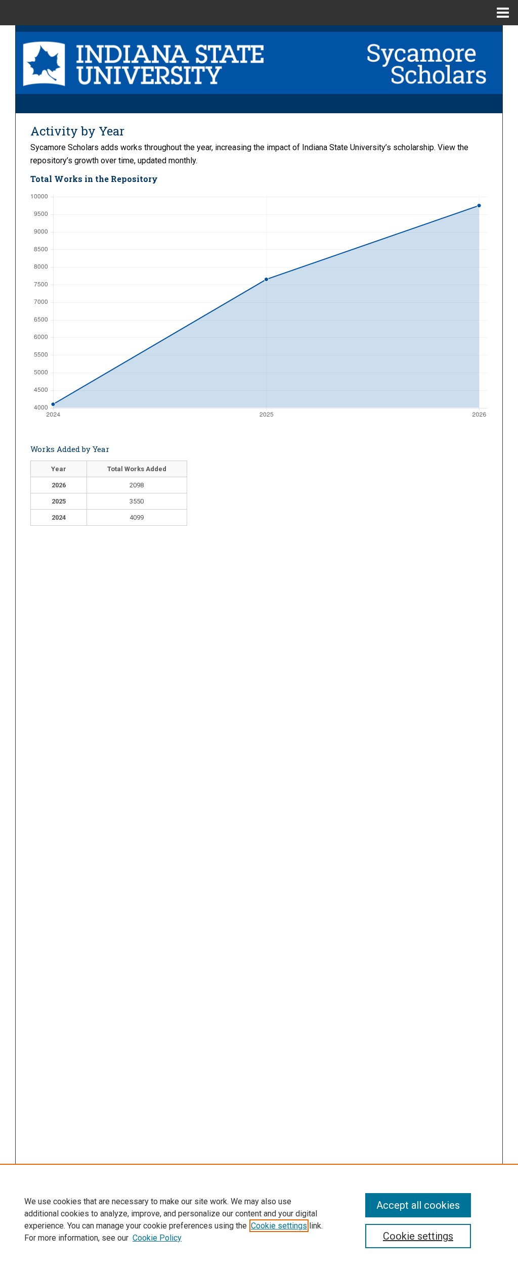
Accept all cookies (418, 1205)
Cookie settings (279, 1226)
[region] (259, 1219)
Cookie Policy (157, 1238)
